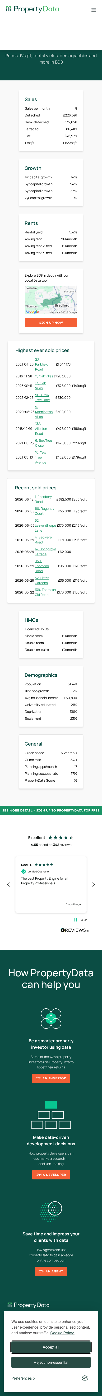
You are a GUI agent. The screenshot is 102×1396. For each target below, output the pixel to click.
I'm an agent (51, 1271)
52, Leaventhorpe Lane (45, 525)
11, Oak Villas (44, 376)
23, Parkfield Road (41, 364)
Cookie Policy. (62, 1333)
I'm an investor (51, 1078)
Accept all (51, 1347)
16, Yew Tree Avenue (40, 457)
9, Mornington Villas (44, 411)
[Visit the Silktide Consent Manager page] (85, 1378)
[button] (8, 884)
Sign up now (51, 323)
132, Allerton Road (41, 428)
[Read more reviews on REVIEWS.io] (74, 931)
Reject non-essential (51, 1362)
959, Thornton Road (42, 566)
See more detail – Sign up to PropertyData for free (51, 810)
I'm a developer (51, 1175)
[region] (51, 885)
